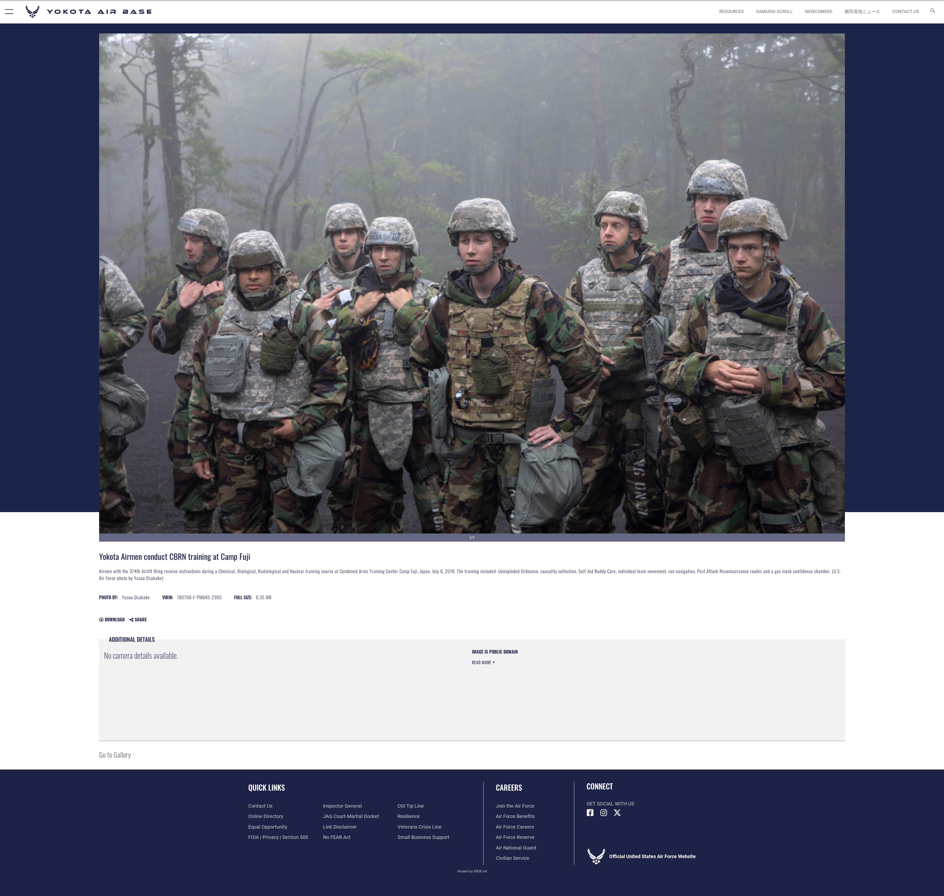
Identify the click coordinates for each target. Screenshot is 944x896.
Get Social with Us (610, 804)
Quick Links (266, 787)
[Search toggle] (932, 12)
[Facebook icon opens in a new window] (590, 813)
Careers (509, 787)
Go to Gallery (115, 754)
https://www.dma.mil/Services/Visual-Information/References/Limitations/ (628, 679)
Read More (482, 662)
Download (114, 619)
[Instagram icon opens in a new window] (603, 813)
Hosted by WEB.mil (472, 871)
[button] (8, 11)
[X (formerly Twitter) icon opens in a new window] (617, 813)
